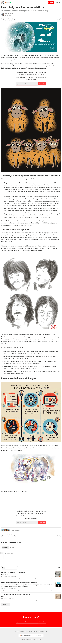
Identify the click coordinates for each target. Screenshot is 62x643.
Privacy (31, 631)
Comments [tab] (5, 547)
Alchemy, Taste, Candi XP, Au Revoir (13, 572)
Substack (23, 639)
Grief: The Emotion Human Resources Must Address (19, 582)
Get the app (39, 635)
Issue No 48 (4, 574)
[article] (31, 575)
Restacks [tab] (12, 547)
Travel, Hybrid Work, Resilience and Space (15, 594)
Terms (35, 631)
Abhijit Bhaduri (9, 13)
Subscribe (50, 2)
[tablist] (8, 547)
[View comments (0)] (8, 19)
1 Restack (17, 530)
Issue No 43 (4, 596)
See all (5, 604)
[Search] (59, 567)
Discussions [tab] (14, 568)
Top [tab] (3, 568)
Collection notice (42, 631)
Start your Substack (26, 635)
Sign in (58, 2)
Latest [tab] (7, 568)
